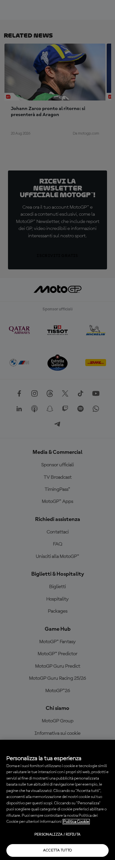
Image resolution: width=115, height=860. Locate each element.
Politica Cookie (76, 822)
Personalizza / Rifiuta (57, 834)
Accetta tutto (57, 850)
